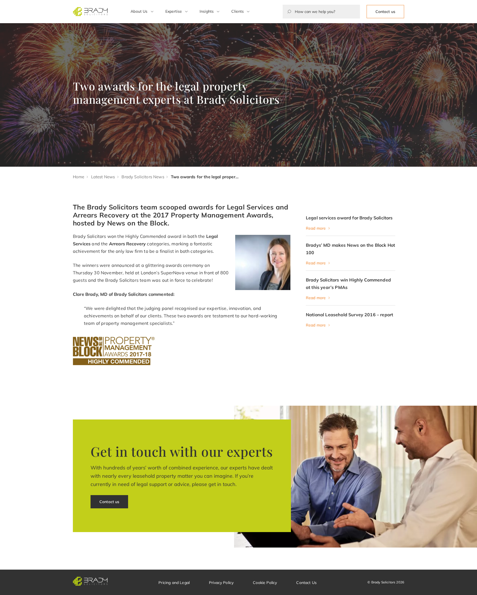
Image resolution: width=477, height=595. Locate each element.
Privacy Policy (221, 582)
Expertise (173, 11)
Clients (237, 11)
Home (78, 176)
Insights (207, 11)
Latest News (103, 176)
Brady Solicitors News (142, 176)
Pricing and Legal (174, 582)
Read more (316, 228)
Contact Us (306, 582)
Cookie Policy (265, 582)
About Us (139, 11)
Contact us (385, 11)
